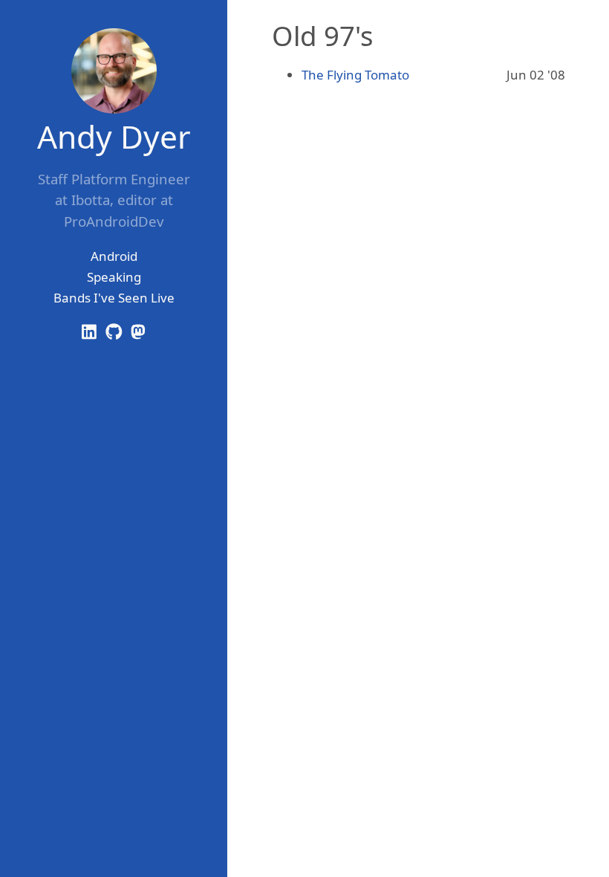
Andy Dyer (114, 136)
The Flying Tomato (355, 74)
